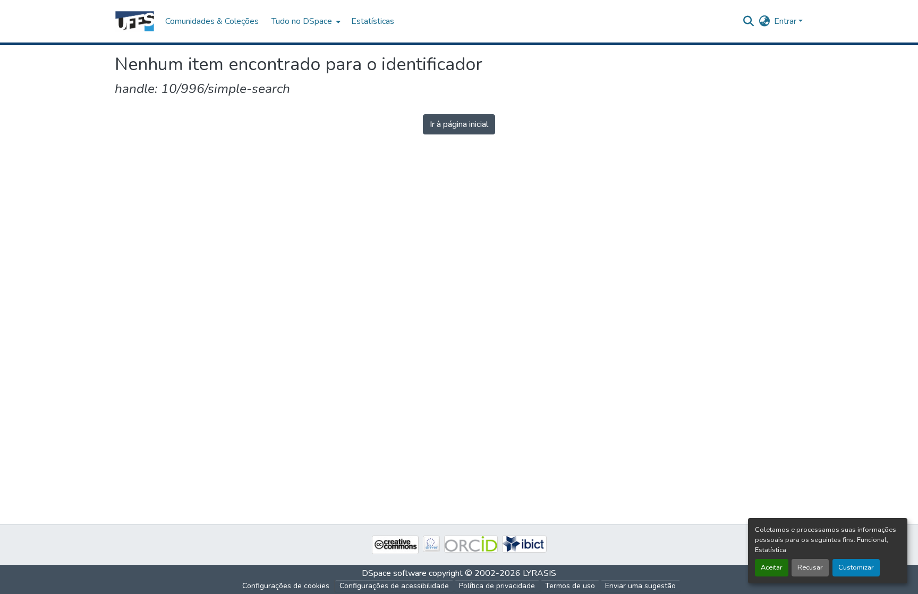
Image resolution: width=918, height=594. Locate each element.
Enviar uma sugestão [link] (640, 586)
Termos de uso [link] (570, 586)
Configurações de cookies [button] (285, 586)
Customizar (856, 567)
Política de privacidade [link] (497, 586)
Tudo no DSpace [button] (301, 21)
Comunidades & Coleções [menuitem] (212, 21)
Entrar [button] (786, 21)
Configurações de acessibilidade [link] (394, 586)
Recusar (810, 567)
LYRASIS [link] (539, 573)
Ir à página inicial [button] (459, 124)
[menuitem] (305, 21)
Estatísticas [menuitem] (372, 21)
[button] (135, 21)
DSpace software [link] (394, 573)
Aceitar (772, 567)
